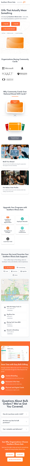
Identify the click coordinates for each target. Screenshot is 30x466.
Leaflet (16, 300)
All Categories (10, 267)
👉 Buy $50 (15, 24)
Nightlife (24, 271)
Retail (16, 275)
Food (6, 271)
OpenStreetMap (21, 300)
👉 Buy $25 (5, 24)
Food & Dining (22, 267)
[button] (7, 219)
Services (15, 271)
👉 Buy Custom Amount (9, 29)
